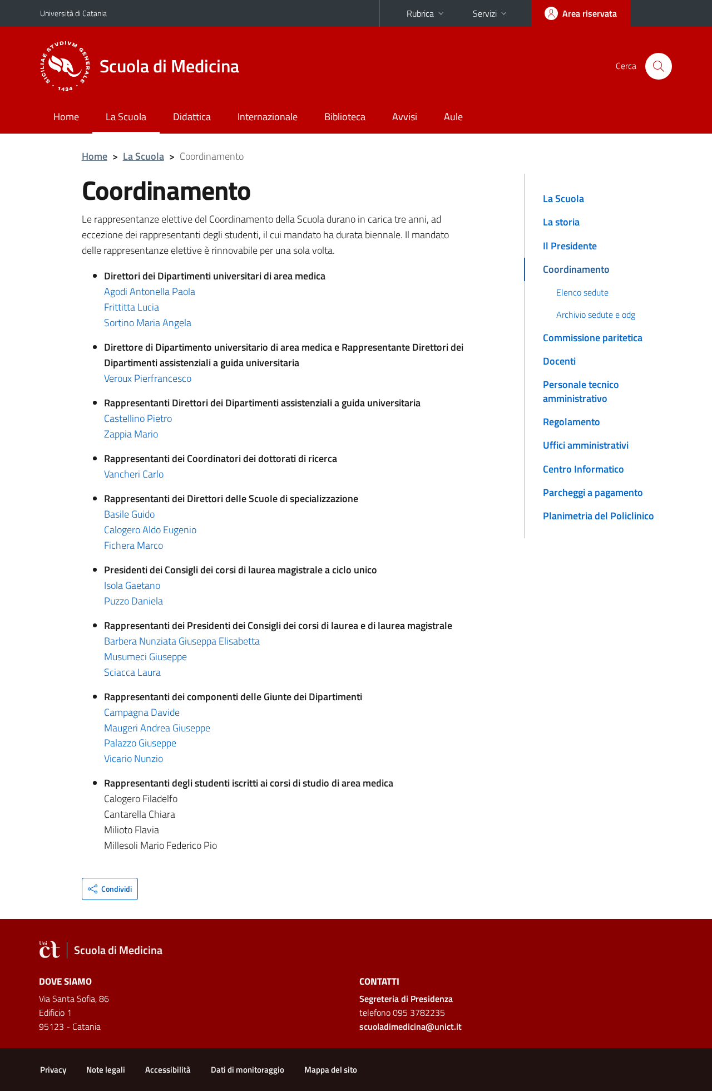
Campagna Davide (142, 712)
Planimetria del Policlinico (598, 515)
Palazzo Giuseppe (140, 742)
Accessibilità (168, 1069)
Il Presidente (570, 245)
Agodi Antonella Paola (149, 291)
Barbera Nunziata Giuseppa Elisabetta (182, 640)
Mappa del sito (330, 1069)
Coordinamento (576, 269)
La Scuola (126, 116)
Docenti (559, 360)
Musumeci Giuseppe (145, 656)
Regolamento (571, 421)
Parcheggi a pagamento (593, 492)
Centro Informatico (583, 468)
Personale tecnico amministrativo (581, 391)
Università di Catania (73, 13)
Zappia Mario (131, 433)
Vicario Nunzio (133, 758)
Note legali (105, 1069)
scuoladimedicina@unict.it (410, 1026)
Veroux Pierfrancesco (147, 378)
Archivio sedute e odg (595, 314)
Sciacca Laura (132, 672)
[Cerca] (658, 66)
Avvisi (404, 116)
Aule (453, 116)
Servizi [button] (485, 13)
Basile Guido (129, 514)
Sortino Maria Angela (147, 322)
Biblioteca (344, 116)
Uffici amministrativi (586, 445)
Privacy (53, 1069)
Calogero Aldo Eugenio (150, 529)
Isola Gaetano (132, 585)
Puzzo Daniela (133, 600)
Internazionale (268, 116)
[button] (110, 889)
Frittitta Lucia (131, 306)
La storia (561, 221)
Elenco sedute (582, 292)
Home (66, 116)
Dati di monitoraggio (247, 1069)
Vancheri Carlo (134, 473)
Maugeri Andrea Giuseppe (157, 727)
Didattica (192, 116)
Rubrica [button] (420, 13)
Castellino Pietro (138, 418)
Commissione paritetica (592, 337)
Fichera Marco (133, 545)
